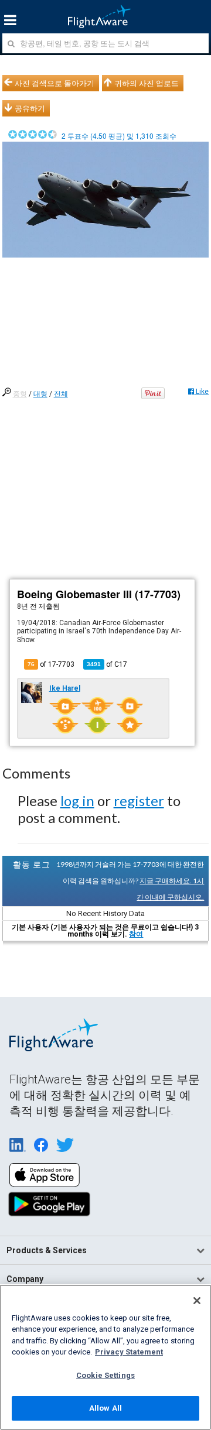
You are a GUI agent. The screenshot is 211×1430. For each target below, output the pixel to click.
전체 (61, 394)
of (107, 664)
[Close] (197, 1301)
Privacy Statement (129, 1351)
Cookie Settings (105, 1375)
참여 (136, 934)
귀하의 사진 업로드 (146, 83)
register (139, 800)
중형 (20, 394)
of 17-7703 (51, 664)
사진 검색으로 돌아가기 (54, 83)
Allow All (105, 1408)
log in (77, 800)
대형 (40, 394)
